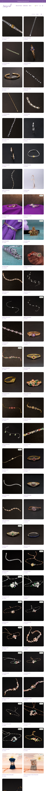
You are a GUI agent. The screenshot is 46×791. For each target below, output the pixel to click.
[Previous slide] (2, 1)
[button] (37, 14)
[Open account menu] (40, 5)
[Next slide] (42, 1)
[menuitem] (30, 5)
